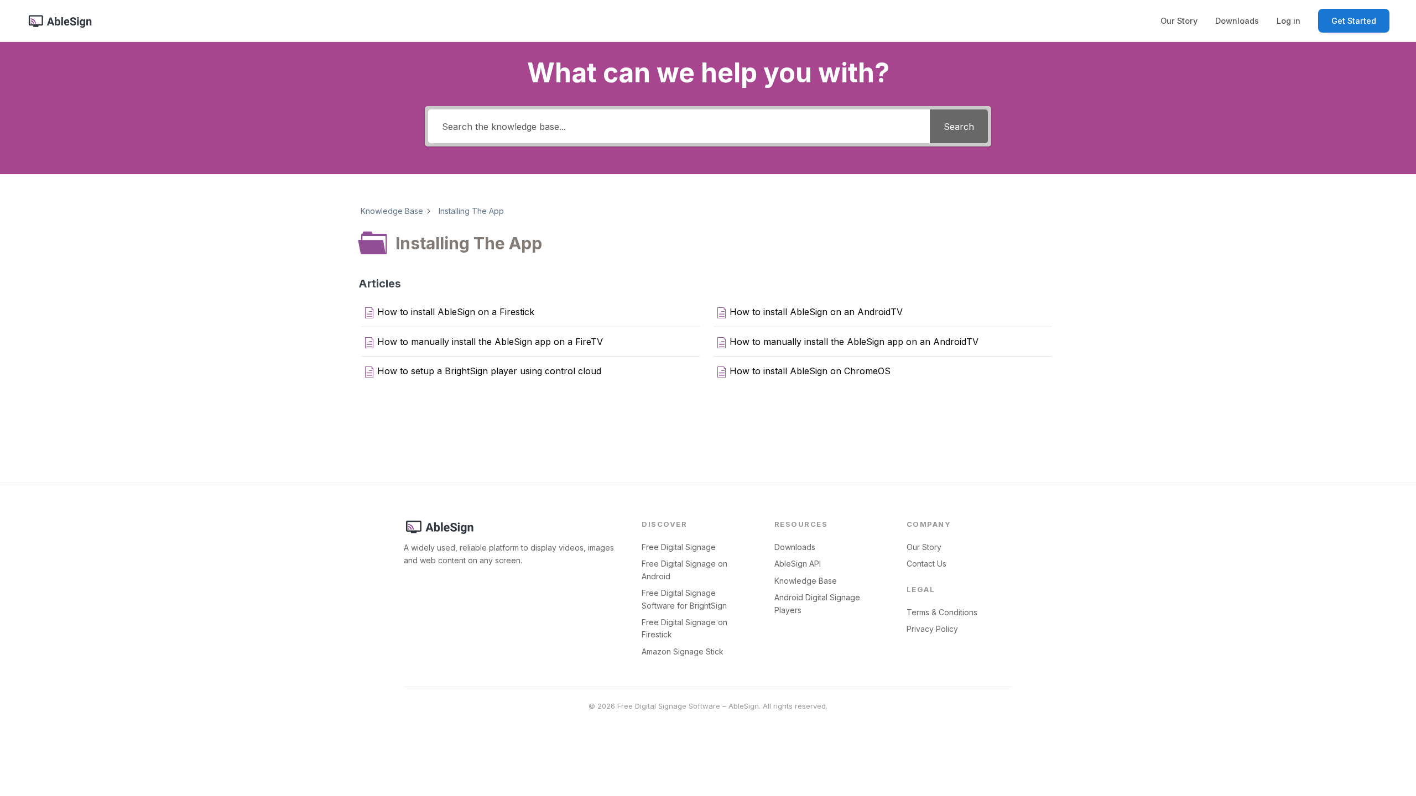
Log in (1288, 20)
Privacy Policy (932, 628)
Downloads (1237, 20)
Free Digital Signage (679, 547)
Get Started (1353, 20)
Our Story (1179, 20)
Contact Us (926, 563)
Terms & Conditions (942, 612)
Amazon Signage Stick (682, 651)
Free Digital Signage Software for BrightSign (684, 599)
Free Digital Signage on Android (684, 569)
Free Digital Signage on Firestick (684, 628)
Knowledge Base (805, 580)
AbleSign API (797, 563)
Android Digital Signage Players (817, 603)
